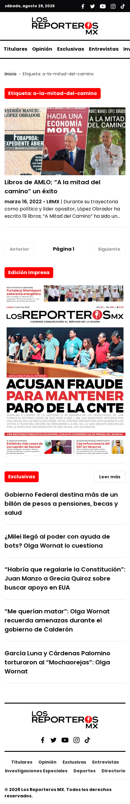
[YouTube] (65, 740)
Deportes (84, 771)
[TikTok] (87, 740)
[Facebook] (43, 740)
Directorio (113, 771)
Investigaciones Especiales (36, 771)
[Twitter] (53, 740)
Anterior (19, 249)
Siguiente (109, 249)
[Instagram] (76, 740)
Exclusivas (70, 49)
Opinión (42, 49)
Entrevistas (104, 49)
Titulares (15, 49)
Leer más (109, 477)
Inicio (11, 74)
